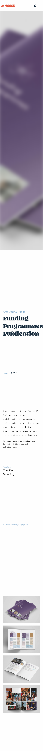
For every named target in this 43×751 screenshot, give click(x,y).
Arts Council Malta (14, 312)
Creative (8, 470)
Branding (8, 474)
